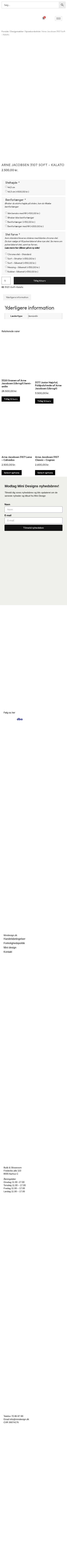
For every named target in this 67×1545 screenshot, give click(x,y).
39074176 (14, 1422)
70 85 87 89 (17, 1416)
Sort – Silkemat (22, 263)
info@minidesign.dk (19, 1419)
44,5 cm (11, 187)
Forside (5, 31)
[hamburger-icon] (58, 18)
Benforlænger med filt (26, 226)
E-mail (8, 515)
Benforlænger (21, 222)
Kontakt (8, 952)
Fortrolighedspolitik (14, 943)
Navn (7, 504)
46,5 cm (18, 191)
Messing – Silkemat (24, 267)
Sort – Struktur (22, 258)
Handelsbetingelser (14, 939)
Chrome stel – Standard (19, 254)
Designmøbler (17, 31)
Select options (11, 472)
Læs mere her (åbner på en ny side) (22, 247)
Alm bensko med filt (24, 213)
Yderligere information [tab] (17, 297)
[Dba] (19, 719)
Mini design (10, 947)
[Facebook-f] (13, 719)
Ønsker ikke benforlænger (21, 217)
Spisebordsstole (32, 31)
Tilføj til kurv (40, 280)
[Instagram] (6, 719)
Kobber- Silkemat (23, 271)
